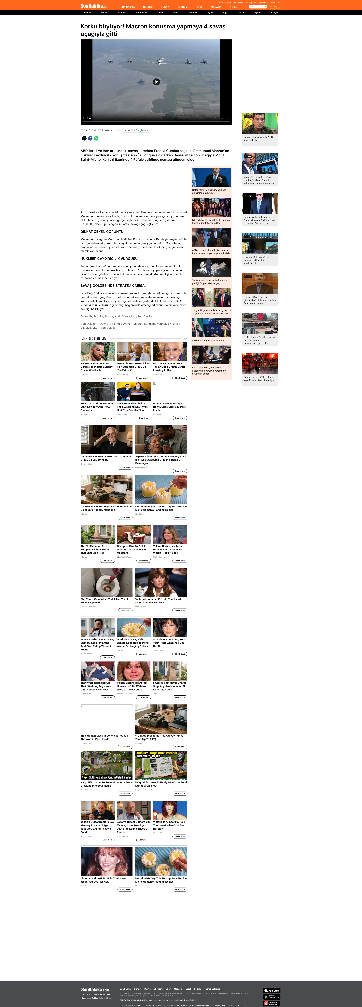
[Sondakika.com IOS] (272, 990)
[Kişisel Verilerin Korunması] (201, 1005)
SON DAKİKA (128, 7)
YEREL (233, 7)
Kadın (160, 12)
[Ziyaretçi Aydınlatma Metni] (225, 1005)
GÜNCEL (148, 7)
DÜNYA (165, 7)
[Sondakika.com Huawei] (272, 1003)
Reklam (95, 998)
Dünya (147, 989)
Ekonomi (158, 989)
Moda (175, 12)
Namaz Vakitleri (212, 989)
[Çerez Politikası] (181, 1005)
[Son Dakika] (95, 6)
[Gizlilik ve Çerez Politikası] (162, 1005)
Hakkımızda (86, 998)
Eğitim (258, 12)
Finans (104, 12)
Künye (108, 998)
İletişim (101, 998)
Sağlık (226, 12)
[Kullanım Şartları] (127, 1005)
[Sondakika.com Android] (272, 997)
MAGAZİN (216, 7)
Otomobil (192, 12)
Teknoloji (121, 12)
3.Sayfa (274, 12)
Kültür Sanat (142, 12)
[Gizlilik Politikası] (143, 1005)
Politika (87, 12)
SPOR (199, 7)
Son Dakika (125, 989)
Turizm (241, 12)
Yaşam (209, 12)
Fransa (145, 212)
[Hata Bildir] (242, 1005)
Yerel (188, 989)
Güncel (137, 989)
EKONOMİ (183, 7)
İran (102, 212)
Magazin (178, 989)
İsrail (92, 212)
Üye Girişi (273, 7)
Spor (168, 989)
